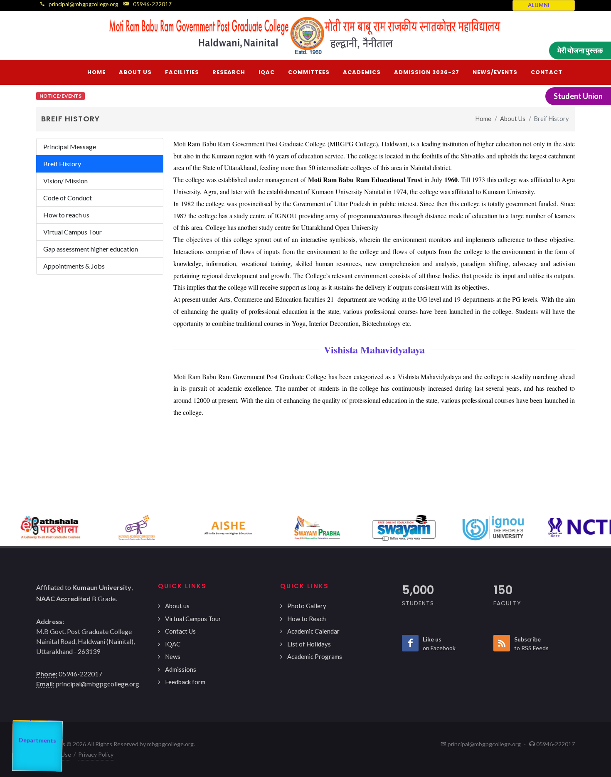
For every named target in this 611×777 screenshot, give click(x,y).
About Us (512, 118)
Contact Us (180, 631)
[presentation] (7, 527)
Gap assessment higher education (90, 249)
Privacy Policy (95, 754)
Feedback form (185, 682)
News (172, 656)
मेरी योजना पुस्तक (580, 50)
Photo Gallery (306, 605)
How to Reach (306, 618)
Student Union (578, 96)
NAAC (41, 721)
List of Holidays (309, 644)
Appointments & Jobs (74, 266)
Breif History (62, 164)
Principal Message (69, 146)
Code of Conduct (67, 198)
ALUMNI (538, 5)
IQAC (172, 644)
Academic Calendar (313, 631)
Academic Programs (314, 656)
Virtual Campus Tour (72, 232)
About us (177, 605)
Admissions (180, 669)
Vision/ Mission (65, 181)
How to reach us (66, 215)
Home (483, 118)
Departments (37, 744)
